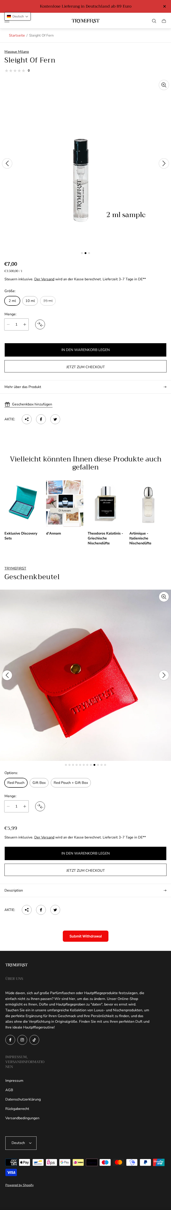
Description (13, 890)
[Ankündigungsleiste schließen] (164, 6)
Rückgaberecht (17, 1108)
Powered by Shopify (19, 1185)
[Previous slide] (7, 163)
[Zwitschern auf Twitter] (55, 419)
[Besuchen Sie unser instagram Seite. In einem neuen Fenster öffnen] (22, 1040)
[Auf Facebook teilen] (41, 419)
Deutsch (18, 1142)
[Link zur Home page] (16, 965)
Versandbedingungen (22, 1118)
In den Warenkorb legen (85, 349)
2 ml (12, 300)
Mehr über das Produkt (22, 386)
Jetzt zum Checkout (85, 367)
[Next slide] (164, 163)
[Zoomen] (164, 85)
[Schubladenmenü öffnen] (7, 21)
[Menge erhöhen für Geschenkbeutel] (24, 806)
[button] (82, 253)
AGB (9, 1090)
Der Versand (44, 279)
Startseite (17, 35)
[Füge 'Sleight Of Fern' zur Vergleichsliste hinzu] (40, 324)
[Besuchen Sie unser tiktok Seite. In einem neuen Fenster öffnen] (34, 1040)
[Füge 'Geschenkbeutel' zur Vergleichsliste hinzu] (40, 806)
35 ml (48, 300)
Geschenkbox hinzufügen (32, 404)
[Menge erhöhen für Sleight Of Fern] (24, 324)
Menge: (10, 314)
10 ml (30, 300)
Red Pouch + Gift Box (71, 782)
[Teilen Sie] (27, 419)
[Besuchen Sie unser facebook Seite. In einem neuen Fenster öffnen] (10, 1040)
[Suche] (154, 21)
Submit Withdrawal (85, 936)
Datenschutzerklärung (23, 1099)
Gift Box (39, 782)
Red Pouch (15, 782)
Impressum (14, 1080)
